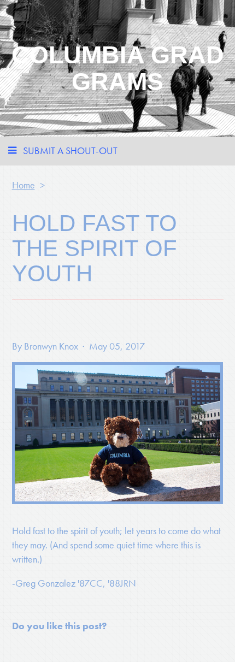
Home (23, 185)
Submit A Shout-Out (70, 150)
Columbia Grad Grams (117, 68)
